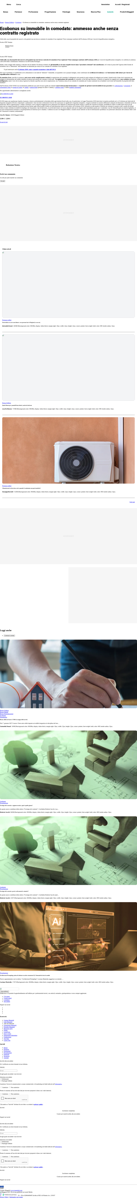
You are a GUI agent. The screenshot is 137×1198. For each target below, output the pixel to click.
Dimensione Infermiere (10, 1035)
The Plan (6, 1039)
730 (51, 16)
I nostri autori (8, 998)
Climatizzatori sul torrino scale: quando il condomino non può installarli (21, 488)
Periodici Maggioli (9, 1027)
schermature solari (5, 87)
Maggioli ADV (8, 1028)
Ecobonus (18, 22)
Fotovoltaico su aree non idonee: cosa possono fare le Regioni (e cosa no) (21, 322)
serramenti (127, 86)
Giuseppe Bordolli (7, 492)
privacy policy (38, 1104)
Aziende (110, 12)
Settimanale (5, 1079)
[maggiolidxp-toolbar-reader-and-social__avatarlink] (3, 46)
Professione (33, 12)
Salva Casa (41, 16)
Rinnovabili (93, 16)
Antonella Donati (7, 326)
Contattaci (7, 1000)
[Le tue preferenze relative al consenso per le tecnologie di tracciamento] (9, 1195)
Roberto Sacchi (5, 812)
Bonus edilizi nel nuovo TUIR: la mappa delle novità (13, 719)
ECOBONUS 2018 (6, 97)
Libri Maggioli (8, 1022)
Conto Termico (28, 16)
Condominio (61, 16)
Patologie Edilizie (7, 1081)
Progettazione (50, 12)
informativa (58, 1084)
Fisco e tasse (7, 1034)
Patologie (66, 12)
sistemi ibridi (33, 87)
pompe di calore (17, 87)
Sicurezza (80, 12)
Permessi (18, 12)
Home (2, 22)
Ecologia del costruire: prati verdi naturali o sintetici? (14, 891)
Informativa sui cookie (16, 1197)
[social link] (3, 165)
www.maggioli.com (16, 1190)
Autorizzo (5, 1087)
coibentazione (119, 86)
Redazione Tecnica (9, 45)
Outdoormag (7, 1037)
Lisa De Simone (7, 409)
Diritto (6, 1030)
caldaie (26, 87)
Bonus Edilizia (9, 22)
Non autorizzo (15, 1087)
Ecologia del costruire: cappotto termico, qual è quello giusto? (16, 805)
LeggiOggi (7, 1032)
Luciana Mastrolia (6, 982)
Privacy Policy (4, 1197)
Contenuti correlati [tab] (9, 635)
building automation (75, 87)
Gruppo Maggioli (9, 1020)
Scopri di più (4, 122)
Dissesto (105, 16)
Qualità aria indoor (118, 16)
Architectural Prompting (77, 16)
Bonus (5, 12)
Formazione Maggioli (10, 1025)
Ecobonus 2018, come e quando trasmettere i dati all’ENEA (37, 69)
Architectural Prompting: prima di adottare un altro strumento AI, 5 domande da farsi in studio (25, 975)
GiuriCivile (7, 1040)
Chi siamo (7, 996)
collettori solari (59, 87)
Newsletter (7, 1001)
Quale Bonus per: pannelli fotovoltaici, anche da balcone (17, 405)
